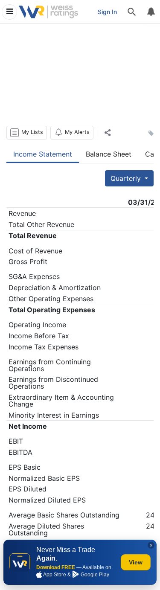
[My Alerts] (150, 12)
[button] (26, 133)
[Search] (132, 12)
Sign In (107, 11)
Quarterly (127, 178)
